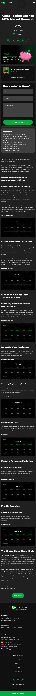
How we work (18, 655)
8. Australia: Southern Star (11, 150)
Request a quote (18, 694)
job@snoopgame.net (8, 620)
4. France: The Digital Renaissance (14, 142)
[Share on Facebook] (28, 40)
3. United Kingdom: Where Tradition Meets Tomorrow (16, 139)
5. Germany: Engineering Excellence (14, 144)
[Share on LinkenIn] (23, 40)
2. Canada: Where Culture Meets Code (15, 136)
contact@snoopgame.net (10, 618)
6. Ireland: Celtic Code (10, 146)
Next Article (18, 595)
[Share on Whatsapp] (18, 40)
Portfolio (18, 659)
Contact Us (18, 671)
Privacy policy (18, 688)
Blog (18, 667)
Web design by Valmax (18, 684)
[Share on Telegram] (13, 40)
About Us (18, 663)
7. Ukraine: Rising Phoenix (11, 148)
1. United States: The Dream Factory (14, 134)
